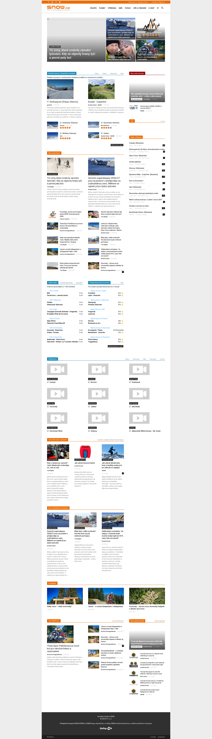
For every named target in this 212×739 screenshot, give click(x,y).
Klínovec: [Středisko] (136, 168)
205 (164, 208)
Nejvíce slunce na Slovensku (100, 328)
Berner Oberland (52, 379)
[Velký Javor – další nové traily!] (65, 601)
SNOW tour (51, 603)
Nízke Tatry (51, 403)
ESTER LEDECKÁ (135, 162)
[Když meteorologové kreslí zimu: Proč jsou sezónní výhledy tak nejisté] (52, 266)
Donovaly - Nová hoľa (55, 330)
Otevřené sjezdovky (66, 283)
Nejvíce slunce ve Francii (98, 318)
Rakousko (113, 73)
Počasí (128, 8)
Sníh (120, 8)
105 (164, 195)
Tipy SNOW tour (53, 621)
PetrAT (131, 164)
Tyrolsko (132, 428)
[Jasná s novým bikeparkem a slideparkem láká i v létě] (52, 252)
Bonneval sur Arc (94, 323)
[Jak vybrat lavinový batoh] (85, 451)
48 (164, 183)
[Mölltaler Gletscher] (52, 136)
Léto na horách (142, 29)
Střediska (112, 8)
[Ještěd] (106, 393)
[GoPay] (106, 729)
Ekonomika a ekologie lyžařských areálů (143, 193)
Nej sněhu (79, 283)
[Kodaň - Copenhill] (106, 89)
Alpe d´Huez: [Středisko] (138, 156)
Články (102, 8)
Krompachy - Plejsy (95, 330)
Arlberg (94, 431)
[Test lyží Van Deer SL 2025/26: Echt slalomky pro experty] (133, 655)
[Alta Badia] (147, 393)
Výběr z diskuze (136, 137)
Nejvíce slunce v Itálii (97, 309)
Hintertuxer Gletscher (70, 123)
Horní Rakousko (52, 428)
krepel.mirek (133, 158)
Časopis (93, 8)
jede (130, 202)
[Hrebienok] (147, 369)
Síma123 (131, 214)
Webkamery (52, 359)
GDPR (113, 716)
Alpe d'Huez (51, 321)
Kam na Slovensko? (136, 181)
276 (164, 176)
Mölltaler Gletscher (69, 133)
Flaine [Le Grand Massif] (56, 323)
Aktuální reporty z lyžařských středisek (61, 73)
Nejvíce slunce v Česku (98, 291)
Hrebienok (136, 382)
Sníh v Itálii (53, 309)
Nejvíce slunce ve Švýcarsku (100, 337)
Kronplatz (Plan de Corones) (57, 314)
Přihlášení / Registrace (158, 2)
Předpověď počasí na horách (99, 283)
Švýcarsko (153, 359)
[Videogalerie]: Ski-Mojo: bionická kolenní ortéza (147, 149)
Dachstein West (56, 431)
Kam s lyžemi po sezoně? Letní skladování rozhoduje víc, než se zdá (58, 465)
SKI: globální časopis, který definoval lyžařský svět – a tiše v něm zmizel (147, 95)
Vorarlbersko (92, 428)
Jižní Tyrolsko (133, 403)
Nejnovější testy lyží (137, 621)
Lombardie (92, 379)
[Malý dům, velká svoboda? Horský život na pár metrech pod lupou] (93, 240)
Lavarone (91, 314)
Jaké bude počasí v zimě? (115, 346)
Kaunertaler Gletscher (111, 123)
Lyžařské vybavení (53, 459)
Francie (162, 359)
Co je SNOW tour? (118, 621)
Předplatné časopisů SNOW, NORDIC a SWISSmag (77, 723)
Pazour (62, 125)
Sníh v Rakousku (55, 300)
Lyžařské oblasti (113, 27)
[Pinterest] (56, 2)
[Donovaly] (65, 393)
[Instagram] (52, 2)
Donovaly (53, 407)
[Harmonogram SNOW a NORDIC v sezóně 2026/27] (133, 108)
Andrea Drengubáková (67, 230)
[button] (162, 6)
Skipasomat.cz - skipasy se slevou (138, 2)
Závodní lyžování (55, 46)
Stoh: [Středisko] (135, 187)
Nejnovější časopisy (137, 73)
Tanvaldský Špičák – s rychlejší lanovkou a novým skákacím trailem (112, 653)
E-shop (151, 8)
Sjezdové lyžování (114, 54)
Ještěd (93, 407)
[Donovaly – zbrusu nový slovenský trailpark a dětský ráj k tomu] (93, 266)
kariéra (107, 716)
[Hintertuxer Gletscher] (52, 126)
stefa (130, 183)
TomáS (131, 177)
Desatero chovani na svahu (139, 206)
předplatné (161, 737)
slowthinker (132, 170)
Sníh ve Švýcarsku (55, 337)
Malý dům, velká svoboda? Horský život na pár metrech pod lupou (111, 240)
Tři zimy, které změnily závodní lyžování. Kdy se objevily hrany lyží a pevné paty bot (64, 181)
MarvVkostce (105, 125)
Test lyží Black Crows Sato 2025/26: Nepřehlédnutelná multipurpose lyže (147, 642)
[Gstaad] (65, 369)
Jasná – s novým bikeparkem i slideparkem (105, 606)
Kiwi (61, 136)
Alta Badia (136, 407)
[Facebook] (48, 2)
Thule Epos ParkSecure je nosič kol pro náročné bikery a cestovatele (71, 226)
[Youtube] (59, 2)
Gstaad (52, 382)
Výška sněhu (52, 283)
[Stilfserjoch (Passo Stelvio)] (65, 89)
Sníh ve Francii (54, 318)
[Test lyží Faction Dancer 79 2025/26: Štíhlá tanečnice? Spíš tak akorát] (133, 683)
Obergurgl (92, 302)
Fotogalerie (52, 583)
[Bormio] (106, 369)
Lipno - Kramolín (94, 295)
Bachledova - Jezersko (96, 332)
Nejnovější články (54, 153)
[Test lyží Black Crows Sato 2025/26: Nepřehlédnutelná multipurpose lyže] (147, 638)
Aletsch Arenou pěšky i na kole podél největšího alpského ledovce (112, 665)
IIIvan (130, 145)
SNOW (142, 111)
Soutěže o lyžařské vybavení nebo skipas (110, 440)
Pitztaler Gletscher (95, 305)
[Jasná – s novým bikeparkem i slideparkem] (106, 600)
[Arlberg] (106, 418)
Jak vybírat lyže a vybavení (57, 440)
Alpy (122, 283)
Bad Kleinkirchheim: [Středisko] (140, 212)
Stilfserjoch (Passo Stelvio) (64, 101)
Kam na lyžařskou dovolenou (58, 508)
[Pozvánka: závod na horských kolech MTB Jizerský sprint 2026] (150, 27)
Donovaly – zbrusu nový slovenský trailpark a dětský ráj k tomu (112, 265)
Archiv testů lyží (160, 621)
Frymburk (91, 293)
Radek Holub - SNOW (95, 105)
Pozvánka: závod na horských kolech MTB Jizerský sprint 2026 (70, 214)
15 (164, 214)
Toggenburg (92, 342)
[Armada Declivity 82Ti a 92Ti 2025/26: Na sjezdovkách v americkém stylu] (133, 664)
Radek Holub (92, 189)
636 (164, 164)
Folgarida (91, 311)
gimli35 (49, 105)
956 (164, 170)
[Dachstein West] (65, 418)
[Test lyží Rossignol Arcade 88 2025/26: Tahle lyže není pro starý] (133, 673)
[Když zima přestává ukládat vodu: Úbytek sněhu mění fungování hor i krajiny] (52, 240)
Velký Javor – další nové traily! (59, 606)
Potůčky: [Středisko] (136, 143)
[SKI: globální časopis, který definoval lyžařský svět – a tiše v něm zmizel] (147, 91)
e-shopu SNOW (110, 723)
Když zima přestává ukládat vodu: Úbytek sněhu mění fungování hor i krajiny (70, 240)
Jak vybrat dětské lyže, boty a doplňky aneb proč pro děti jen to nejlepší (112, 465)
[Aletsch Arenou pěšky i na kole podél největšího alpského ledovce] (93, 665)
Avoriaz (91, 321)
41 (164, 189)
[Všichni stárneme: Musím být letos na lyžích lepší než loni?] (120, 49)
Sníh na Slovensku (55, 328)
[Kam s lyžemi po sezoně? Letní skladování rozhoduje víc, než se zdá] (58, 451)
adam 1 (131, 208)
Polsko (104, 73)
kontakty (101, 716)
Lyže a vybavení (139, 8)
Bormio (94, 382)
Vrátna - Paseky (53, 332)
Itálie (122, 73)
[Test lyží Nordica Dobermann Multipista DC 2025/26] (133, 692)
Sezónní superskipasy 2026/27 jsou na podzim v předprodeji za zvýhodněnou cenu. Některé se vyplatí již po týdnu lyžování (104, 182)
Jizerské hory (92, 403)
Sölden (106, 133)
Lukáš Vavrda (78, 466)
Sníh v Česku (53, 291)
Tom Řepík (50, 187)
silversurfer (132, 152)
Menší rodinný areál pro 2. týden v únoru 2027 (145, 200)
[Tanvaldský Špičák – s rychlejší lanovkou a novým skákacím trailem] (93, 653)
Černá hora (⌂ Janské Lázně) (57, 295)
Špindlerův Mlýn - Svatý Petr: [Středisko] (143, 174)
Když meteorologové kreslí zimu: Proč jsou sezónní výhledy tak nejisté (70, 265)
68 (164, 145)
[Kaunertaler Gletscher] (93, 125)
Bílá (48, 293)
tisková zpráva (64, 219)
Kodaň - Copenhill (97, 101)
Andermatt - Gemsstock (56, 339)
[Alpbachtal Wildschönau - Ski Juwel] (147, 418)
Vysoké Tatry (133, 379)
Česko (97, 73)
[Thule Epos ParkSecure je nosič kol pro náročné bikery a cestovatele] (150, 49)
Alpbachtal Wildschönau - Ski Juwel (146, 431)
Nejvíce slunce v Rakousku (99, 300)
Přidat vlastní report (117, 145)
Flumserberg (93, 339)
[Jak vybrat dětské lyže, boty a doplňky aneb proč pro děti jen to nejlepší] (113, 451)
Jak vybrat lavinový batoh (84, 463)
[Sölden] (93, 135)
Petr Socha (143, 676)
